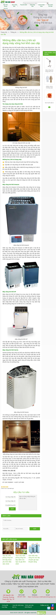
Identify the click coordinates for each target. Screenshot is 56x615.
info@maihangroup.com (48, 597)
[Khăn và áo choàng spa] (49, 79)
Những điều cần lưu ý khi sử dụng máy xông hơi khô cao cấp (27, 33)
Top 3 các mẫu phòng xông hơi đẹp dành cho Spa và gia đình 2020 (21, 560)
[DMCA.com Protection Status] (41, 612)
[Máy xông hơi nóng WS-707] (49, 62)
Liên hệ (6, 8)
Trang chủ (4, 32)
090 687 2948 (21, 597)
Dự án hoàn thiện (41, 5)
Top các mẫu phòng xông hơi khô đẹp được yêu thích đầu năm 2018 (8, 560)
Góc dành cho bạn (50, 5)
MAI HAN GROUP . (17, 612)
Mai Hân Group (5, 5)
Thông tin (13, 32)
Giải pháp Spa (32, 5)
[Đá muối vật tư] (49, 95)
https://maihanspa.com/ (35, 597)
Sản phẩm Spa (14, 5)
